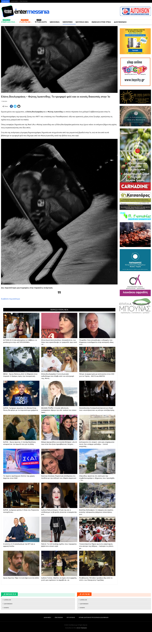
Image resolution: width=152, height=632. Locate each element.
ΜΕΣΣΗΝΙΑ (55, 22)
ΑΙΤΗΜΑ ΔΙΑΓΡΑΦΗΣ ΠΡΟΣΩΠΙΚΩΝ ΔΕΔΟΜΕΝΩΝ (93, 617)
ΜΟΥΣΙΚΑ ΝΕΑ (82, 22)
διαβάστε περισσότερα (10, 299)
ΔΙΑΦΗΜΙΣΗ (14, 1)
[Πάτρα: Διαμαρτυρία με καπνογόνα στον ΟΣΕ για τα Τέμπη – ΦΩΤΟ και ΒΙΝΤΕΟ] (97, 359)
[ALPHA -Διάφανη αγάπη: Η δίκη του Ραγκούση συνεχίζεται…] (21, 495)
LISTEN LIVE (7, 600)
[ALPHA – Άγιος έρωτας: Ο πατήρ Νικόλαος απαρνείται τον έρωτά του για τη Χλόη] (21, 427)
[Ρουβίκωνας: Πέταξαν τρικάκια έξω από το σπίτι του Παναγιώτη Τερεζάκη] (97, 563)
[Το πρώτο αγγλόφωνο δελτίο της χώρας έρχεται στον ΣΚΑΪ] (21, 461)
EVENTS (6, 607)
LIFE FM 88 (25, 21)
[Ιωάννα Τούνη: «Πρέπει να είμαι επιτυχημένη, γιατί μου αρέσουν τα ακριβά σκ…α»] (59, 563)
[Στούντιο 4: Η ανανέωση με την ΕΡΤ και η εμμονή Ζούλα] (21, 529)
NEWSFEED (68, 22)
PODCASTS (42, 21)
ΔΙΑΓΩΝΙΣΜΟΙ (120, 22)
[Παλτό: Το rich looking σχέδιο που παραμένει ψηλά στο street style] (59, 529)
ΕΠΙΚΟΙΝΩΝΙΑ (24, 1)
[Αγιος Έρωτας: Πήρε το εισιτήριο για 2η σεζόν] (21, 563)
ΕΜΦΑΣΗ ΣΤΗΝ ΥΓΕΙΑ (101, 22)
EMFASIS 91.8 (9, 21)
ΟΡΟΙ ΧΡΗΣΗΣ (71, 617)
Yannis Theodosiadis (82, 628)
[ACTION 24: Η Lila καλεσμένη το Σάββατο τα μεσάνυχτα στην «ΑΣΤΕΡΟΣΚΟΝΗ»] (21, 325)
